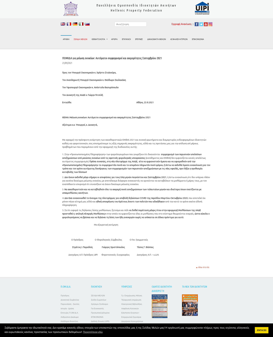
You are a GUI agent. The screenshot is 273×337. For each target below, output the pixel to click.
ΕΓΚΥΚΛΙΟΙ (126, 39)
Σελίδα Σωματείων (98, 300)
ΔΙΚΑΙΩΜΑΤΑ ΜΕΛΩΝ (156, 39)
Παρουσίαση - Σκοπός (70, 304)
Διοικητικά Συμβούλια (70, 300)
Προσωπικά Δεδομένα (100, 313)
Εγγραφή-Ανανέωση (181, 23)
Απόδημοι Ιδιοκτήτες (69, 321)
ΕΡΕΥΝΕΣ (139, 39)
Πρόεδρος (65, 296)
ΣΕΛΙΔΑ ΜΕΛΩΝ (98, 296)
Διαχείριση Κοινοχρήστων (132, 321)
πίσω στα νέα (203, 267)
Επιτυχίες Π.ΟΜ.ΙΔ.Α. (70, 313)
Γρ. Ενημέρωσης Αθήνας (131, 296)
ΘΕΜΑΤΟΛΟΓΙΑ (98, 39)
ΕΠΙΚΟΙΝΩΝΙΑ (198, 39)
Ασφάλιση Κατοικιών (130, 308)
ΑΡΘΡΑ (114, 39)
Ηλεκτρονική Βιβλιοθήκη (131, 304)
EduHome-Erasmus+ (130, 313)
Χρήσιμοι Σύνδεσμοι (99, 304)
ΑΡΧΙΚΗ (66, 39)
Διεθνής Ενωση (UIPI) (100, 321)
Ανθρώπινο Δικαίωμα (70, 317)
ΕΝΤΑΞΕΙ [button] (261, 330)
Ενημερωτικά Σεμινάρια (131, 317)
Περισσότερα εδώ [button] (93, 332)
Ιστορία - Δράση (67, 308)
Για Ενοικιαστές (97, 308)
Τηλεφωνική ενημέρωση (131, 300)
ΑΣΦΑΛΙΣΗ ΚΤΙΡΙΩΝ (179, 39)
